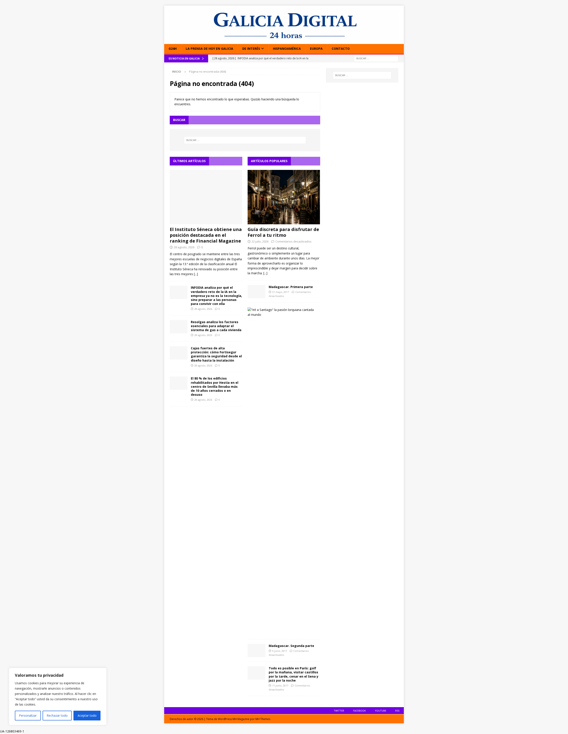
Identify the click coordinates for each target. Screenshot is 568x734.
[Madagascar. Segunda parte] (256, 650)
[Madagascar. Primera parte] (256, 291)
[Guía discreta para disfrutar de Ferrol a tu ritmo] (284, 197)
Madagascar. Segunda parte (291, 646)
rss (397, 710)
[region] (57, 696)
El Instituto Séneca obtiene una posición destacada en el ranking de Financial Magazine (206, 235)
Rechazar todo (57, 715)
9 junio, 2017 (279, 650)
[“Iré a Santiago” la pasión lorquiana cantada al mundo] (282, 312)
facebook (359, 710)
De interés (251, 48)
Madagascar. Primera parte (291, 287)
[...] (196, 274)
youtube (380, 710)
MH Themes (262, 719)
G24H (173, 48)
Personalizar (28, 715)
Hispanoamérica (287, 48)
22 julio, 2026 (260, 241)
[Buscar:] (376, 58)
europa (316, 48)
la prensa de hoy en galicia (209, 48)
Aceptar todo (87, 715)
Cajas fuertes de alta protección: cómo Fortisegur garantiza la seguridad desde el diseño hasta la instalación (216, 354)
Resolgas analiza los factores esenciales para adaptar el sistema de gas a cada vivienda (216, 326)
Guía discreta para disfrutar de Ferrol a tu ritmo (283, 232)
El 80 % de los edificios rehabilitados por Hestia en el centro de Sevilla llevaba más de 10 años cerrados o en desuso (214, 386)
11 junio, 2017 (280, 685)
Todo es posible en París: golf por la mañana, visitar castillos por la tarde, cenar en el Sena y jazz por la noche (293, 674)
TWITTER (339, 710)
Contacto (341, 48)
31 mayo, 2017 (280, 292)
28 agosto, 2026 (184, 247)
